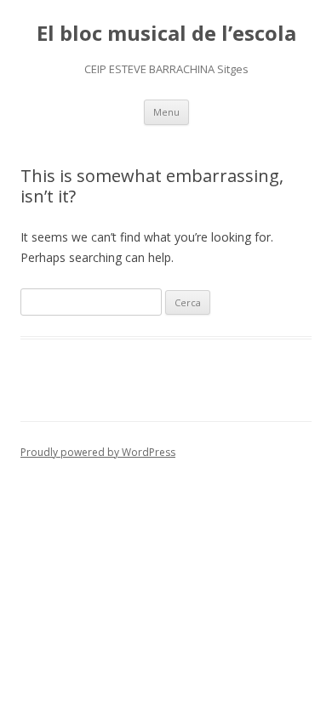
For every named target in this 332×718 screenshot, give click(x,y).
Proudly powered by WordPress (97, 452)
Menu (166, 111)
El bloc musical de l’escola (166, 33)
